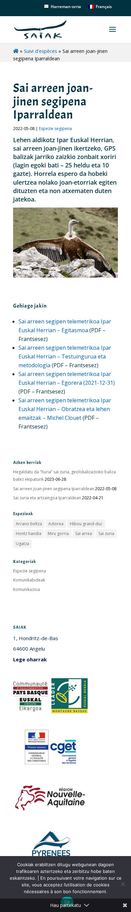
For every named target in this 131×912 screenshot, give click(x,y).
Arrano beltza (29, 524)
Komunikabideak (29, 580)
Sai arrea (83, 533)
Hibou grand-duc (86, 524)
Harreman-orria (66, 6)
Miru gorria (58, 533)
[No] (122, 884)
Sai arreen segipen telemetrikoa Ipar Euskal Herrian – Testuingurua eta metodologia (64, 356)
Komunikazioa (26, 589)
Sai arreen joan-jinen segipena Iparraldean (53, 489)
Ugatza (22, 543)
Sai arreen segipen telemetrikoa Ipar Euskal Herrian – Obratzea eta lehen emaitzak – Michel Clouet (64, 409)
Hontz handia (28, 533)
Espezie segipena (55, 128)
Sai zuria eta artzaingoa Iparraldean (47, 498)
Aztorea (55, 524)
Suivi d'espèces (40, 51)
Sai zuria (106, 533)
